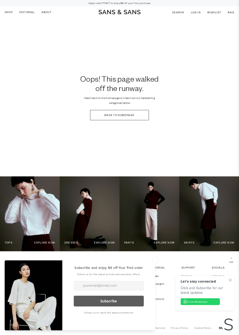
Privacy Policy (180, 327)
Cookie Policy (202, 327)
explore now (44, 242)
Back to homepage (119, 115)
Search (178, 12)
